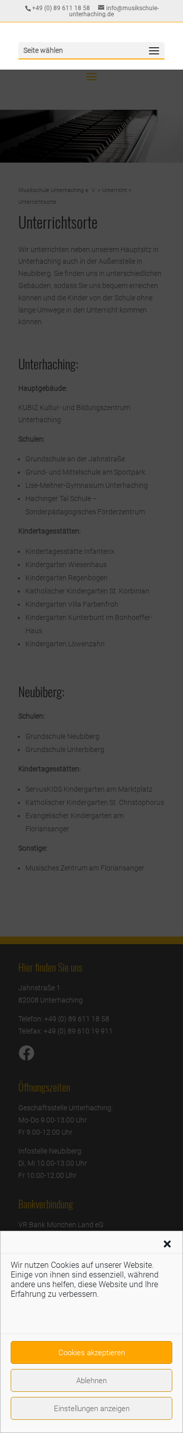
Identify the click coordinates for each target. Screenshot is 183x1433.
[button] (167, 1244)
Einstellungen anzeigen (92, 1408)
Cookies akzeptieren (91, 1352)
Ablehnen (91, 1380)
